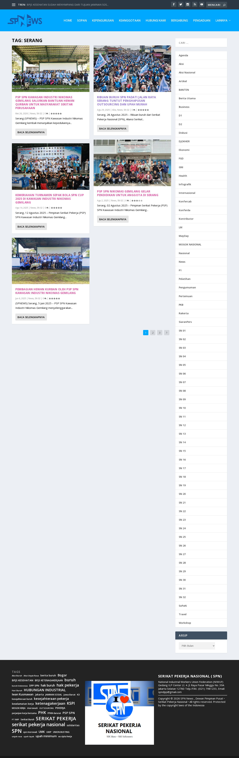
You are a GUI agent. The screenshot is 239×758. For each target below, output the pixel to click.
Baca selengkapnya (31, 132)
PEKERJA (60, 708)
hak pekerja (68, 685)
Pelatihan (185, 279)
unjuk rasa (17, 736)
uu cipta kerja (65, 736)
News (33, 113)
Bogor (62, 675)
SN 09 (182, 399)
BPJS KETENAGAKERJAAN (49, 680)
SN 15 (182, 450)
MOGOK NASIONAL (190, 244)
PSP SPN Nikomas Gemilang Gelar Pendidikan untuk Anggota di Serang (127, 193)
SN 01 (182, 330)
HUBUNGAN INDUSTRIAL (45, 690)
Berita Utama (187, 98)
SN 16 (182, 459)
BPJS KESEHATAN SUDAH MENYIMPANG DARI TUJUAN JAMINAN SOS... (67, 4)
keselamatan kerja (23, 703)
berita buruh (48, 675)
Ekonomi (184, 150)
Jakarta (39, 694)
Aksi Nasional (187, 72)
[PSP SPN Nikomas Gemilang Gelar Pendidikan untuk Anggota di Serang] (132, 163)
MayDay (184, 236)
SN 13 (182, 433)
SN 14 (182, 442)
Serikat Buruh (27, 719)
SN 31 (182, 588)
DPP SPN (34, 685)
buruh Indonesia (20, 686)
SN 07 (182, 382)
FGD (181, 158)
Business (184, 107)
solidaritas (73, 725)
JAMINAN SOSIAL (53, 694)
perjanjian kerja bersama (24, 713)
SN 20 (182, 493)
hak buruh (48, 685)
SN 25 (182, 536)
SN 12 (182, 425)
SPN (17, 731)
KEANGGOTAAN (129, 20)
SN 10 (182, 407)
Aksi (114, 109)
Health (183, 175)
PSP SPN (68, 713)
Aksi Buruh (17, 675)
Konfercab (185, 201)
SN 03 (182, 347)
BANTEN (184, 89)
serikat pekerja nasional (38, 724)
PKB (181, 304)
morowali (32, 708)
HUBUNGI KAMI (156, 20)
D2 (180, 124)
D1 (180, 115)
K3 (78, 694)
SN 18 (182, 476)
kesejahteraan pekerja (51, 699)
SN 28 (182, 562)
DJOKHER (184, 141)
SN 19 (182, 485)
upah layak (29, 736)
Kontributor (186, 218)
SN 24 (182, 528)
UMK (42, 732)
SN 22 (182, 511)
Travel (183, 614)
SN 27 (182, 554)
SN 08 (182, 390)
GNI (181, 167)
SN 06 (182, 373)
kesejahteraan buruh (22, 699)
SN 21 (182, 502)
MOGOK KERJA (19, 708)
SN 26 (182, 545)
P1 (180, 270)
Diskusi (183, 132)
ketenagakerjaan (50, 703)
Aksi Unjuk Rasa (31, 675)
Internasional (187, 193)
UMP (48, 732)
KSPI (71, 703)
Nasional (184, 253)
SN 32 (182, 597)
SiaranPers (185, 322)
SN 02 (39, 113)
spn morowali (30, 732)
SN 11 (182, 416)
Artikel (183, 81)
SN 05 (182, 365)
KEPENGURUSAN (103, 20)
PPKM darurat (54, 713)
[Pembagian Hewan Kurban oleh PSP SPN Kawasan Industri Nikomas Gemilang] (50, 261)
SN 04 (182, 356)
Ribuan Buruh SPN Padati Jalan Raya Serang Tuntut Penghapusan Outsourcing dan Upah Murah (126, 100)
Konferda (184, 210)
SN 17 (182, 468)
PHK (42, 712)
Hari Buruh (17, 690)
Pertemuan (185, 296)
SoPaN (82, 20)
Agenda (183, 55)
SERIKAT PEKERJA (56, 718)
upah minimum (46, 736)
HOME (68, 20)
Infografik (185, 184)
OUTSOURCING (46, 708)
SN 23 (182, 519)
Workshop (185, 622)
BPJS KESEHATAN (22, 680)
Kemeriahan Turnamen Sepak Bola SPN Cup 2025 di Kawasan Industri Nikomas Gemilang (49, 198)
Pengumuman (187, 287)
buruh (70, 679)
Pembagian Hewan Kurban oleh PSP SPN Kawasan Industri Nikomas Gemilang (47, 291)
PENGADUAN (201, 20)
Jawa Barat (69, 694)
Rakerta (184, 313)
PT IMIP (15, 719)
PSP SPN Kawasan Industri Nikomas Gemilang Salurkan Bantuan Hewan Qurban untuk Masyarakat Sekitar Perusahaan (45, 102)
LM (180, 227)
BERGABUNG (179, 20)
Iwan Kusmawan (22, 694)
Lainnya (221, 20)
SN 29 (182, 571)
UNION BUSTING (61, 732)
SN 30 (182, 579)
